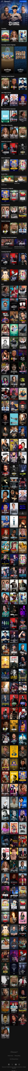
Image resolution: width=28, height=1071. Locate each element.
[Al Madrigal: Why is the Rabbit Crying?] (5, 304)
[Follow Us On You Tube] (16, 1064)
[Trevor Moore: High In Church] (5, 994)
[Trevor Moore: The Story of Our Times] (14, 994)
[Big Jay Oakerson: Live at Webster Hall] (23, 355)
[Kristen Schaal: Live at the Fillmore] (23, 726)
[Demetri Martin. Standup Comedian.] (23, 522)
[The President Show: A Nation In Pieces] (23, 854)
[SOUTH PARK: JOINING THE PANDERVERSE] (14, 905)
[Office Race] (14, 828)
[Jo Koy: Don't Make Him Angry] (14, 662)
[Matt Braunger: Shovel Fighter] (5, 777)
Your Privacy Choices (14, 1059)
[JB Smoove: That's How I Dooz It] (14, 611)
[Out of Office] (23, 828)
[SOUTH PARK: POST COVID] (23, 892)
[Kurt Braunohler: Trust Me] (14, 739)
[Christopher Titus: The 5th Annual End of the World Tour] (5, 419)
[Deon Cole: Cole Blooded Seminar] (14, 534)
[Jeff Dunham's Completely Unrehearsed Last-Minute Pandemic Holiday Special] (23, 624)
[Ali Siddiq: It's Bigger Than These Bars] (14, 304)
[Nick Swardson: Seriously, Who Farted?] (5, 815)
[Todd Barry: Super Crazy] (5, 981)
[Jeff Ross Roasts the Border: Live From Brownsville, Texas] (14, 649)
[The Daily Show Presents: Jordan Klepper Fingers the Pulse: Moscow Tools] (14, 713)
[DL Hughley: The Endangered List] (14, 496)
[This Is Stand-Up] (14, 969)
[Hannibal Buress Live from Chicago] (23, 585)
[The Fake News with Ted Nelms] (14, 573)
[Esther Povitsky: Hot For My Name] (14, 560)
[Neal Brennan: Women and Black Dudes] (23, 803)
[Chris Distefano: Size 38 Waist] (14, 407)
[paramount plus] (7, 1)
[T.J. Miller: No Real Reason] (14, 943)
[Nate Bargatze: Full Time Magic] (5, 803)
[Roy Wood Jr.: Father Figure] (5, 879)
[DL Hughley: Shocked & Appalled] (5, 496)
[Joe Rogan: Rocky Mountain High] (23, 675)
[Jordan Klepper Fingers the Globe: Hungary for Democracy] (14, 700)
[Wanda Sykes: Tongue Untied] (14, 1020)
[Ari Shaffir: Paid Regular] (5, 343)
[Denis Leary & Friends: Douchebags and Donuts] (5, 534)
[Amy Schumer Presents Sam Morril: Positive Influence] (23, 317)
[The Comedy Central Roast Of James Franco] (23, 445)
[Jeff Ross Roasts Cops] (23, 637)
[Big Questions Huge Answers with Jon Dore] (5, 368)
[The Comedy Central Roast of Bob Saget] (5, 432)
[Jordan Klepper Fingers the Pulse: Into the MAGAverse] (5, 713)
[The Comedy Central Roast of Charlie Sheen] (23, 432)
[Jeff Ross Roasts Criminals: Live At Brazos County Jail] (5, 649)
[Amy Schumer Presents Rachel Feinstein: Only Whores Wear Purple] (14, 317)
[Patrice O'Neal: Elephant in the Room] (5, 841)
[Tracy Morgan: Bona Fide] (23, 981)
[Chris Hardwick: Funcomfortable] (23, 407)
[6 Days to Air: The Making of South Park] (5, 292)
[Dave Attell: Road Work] (23, 509)
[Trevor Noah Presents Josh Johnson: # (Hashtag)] (23, 994)
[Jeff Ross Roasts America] (14, 637)
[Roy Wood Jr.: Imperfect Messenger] (14, 879)
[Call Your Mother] (23, 381)
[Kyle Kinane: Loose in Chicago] (14, 752)
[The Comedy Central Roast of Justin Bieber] (5, 458)
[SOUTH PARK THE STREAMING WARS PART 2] (5, 905)
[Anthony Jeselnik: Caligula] (23, 330)
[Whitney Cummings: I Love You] (23, 1020)
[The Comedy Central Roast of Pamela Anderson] (14, 458)
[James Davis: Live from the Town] (23, 611)
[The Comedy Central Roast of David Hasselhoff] (5, 445)
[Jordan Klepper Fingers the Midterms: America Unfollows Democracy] (23, 700)
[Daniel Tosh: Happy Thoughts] (14, 509)
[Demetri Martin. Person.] (14, 522)
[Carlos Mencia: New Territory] (14, 394)
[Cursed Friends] (23, 483)
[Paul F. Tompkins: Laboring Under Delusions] (23, 841)
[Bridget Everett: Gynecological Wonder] (23, 368)
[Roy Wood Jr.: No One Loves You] (23, 879)
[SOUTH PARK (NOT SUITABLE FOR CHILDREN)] (23, 905)
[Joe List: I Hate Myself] (14, 675)
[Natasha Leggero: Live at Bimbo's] (23, 790)
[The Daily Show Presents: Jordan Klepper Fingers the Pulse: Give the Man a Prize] (23, 956)
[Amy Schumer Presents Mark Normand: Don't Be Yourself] (5, 317)
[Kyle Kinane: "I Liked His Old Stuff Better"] (5, 752)
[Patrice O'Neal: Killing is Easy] (14, 841)
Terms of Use (10, 1055)
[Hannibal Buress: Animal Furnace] (14, 585)
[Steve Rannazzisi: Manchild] (23, 930)
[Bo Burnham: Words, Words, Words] (14, 368)
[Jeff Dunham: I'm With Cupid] (14, 624)
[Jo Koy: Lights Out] (23, 662)
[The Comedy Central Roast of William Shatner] (5, 470)
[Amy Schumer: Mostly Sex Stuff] (5, 330)
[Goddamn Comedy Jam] (23, 573)
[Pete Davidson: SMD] (5, 854)
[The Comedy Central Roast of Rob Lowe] (23, 458)
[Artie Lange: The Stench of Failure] (14, 343)
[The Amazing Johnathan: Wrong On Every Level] (23, 304)
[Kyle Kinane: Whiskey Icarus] (23, 752)
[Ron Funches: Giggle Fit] (23, 866)
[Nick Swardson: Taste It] (14, 815)
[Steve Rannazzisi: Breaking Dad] (14, 930)
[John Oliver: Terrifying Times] (23, 688)
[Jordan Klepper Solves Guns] (5, 700)
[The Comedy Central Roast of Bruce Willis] (14, 432)
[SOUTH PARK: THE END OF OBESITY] (5, 918)
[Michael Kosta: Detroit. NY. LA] (14, 777)
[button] (2, 1)
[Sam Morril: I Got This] (14, 918)
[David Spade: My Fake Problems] (5, 522)
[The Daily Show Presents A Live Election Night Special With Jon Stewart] (23, 496)
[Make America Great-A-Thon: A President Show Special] (14, 764)
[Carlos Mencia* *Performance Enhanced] (5, 394)
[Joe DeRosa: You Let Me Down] (5, 675)
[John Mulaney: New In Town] (5, 688)
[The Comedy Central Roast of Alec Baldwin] (23, 419)
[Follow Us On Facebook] (9, 1064)
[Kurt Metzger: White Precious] (23, 739)
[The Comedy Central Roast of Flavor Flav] (14, 445)
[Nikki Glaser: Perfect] (23, 815)
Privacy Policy (17, 1055)
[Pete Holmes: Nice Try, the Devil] (14, 854)
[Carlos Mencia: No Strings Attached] (23, 394)
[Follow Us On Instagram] (19, 1064)
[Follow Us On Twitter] (12, 1064)
